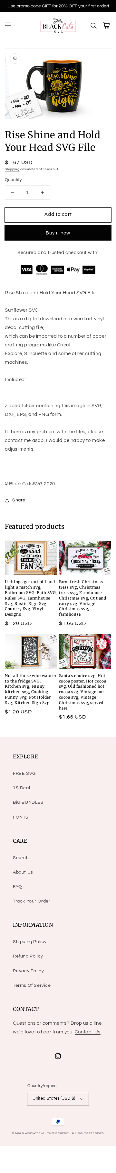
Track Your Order (32, 901)
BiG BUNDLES (28, 802)
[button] (8, 25)
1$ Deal (21, 788)
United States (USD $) (54, 1098)
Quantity (13, 180)
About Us (23, 872)
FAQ (17, 886)
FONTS (21, 817)
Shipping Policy (30, 941)
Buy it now (58, 233)
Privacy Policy (28, 971)
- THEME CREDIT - (58, 1133)
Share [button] (18, 500)
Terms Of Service (32, 985)
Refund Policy (28, 956)
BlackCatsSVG (33, 1133)
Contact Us (88, 1032)
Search (21, 858)
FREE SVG (24, 773)
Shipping (12, 169)
